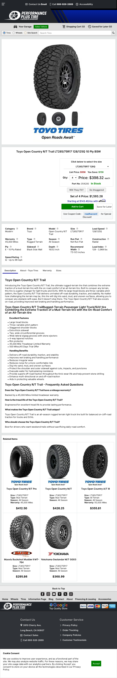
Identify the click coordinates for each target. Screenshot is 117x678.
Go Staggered (96, 190)
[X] (64, 593)
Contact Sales (31, 635)
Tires (23, 599)
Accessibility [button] (86, 4)
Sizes (58, 270)
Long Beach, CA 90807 (32, 630)
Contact (60, 599)
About (69, 599)
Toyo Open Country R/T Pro (21, 488)
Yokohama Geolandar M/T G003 (58, 559)
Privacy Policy (69, 625)
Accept (96, 663)
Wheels (14, 599)
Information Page (37, 599)
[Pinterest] (59, 593)
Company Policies (71, 635)
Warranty (47, 270)
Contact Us (38, 4)
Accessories (104, 599)
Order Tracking (70, 630)
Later (102, 26)
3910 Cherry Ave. (32, 625)
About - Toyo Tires (29, 270)
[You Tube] (53, 593)
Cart (75, 26)
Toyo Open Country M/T (58, 488)
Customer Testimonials (74, 640)
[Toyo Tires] (58, 141)
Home (5, 599)
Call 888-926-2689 (33, 640)
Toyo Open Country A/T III (95, 488)
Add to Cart (77, 206)
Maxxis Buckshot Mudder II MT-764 (21, 561)
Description (10, 270)
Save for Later (104, 206)
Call (62, 4)
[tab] (10, 271)
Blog (51, 599)
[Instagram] (47, 593)
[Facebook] (42, 593)
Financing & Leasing (85, 599)
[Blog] (70, 593)
